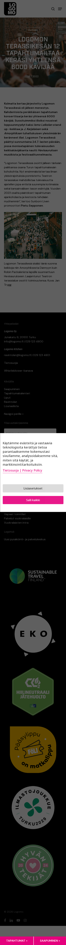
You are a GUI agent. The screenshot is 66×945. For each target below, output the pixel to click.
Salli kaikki (33, 500)
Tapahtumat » (16, 941)
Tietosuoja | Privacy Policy (22, 470)
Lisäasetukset (33, 488)
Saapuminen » (50, 941)
